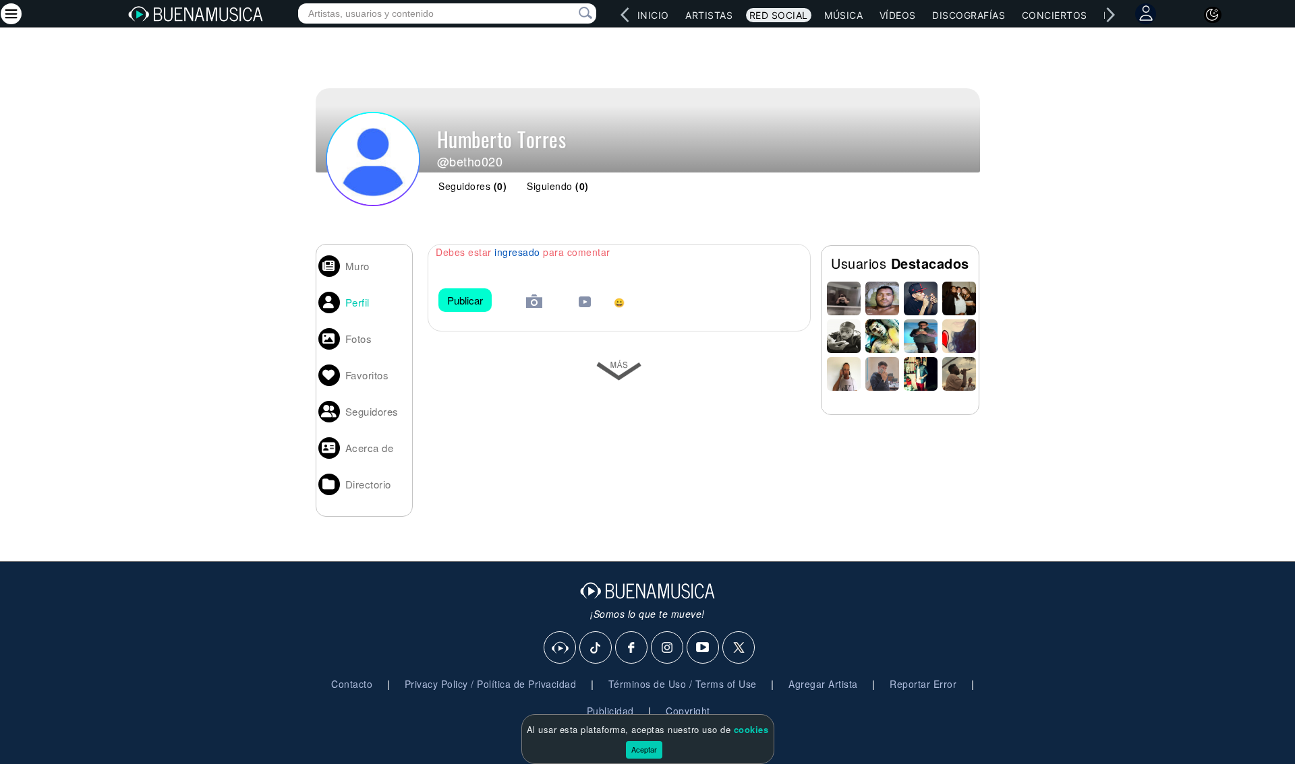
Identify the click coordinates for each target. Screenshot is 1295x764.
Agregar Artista (823, 684)
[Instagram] (668, 648)
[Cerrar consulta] (570, 13)
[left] (624, 15)
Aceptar (644, 749)
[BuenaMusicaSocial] (560, 648)
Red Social (778, 15)
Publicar (465, 300)
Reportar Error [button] (923, 684)
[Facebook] (632, 648)
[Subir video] (584, 303)
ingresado (517, 252)
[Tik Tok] (596, 648)
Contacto (351, 684)
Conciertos (1054, 15)
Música (843, 15)
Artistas (708, 15)
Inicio (653, 15)
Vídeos (898, 15)
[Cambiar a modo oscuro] (1212, 15)
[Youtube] (703, 648)
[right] (1110, 15)
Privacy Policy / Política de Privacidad (491, 684)
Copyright (688, 711)
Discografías (968, 15)
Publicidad (610, 711)
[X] (739, 648)
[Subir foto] (534, 303)
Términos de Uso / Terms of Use (682, 684)
